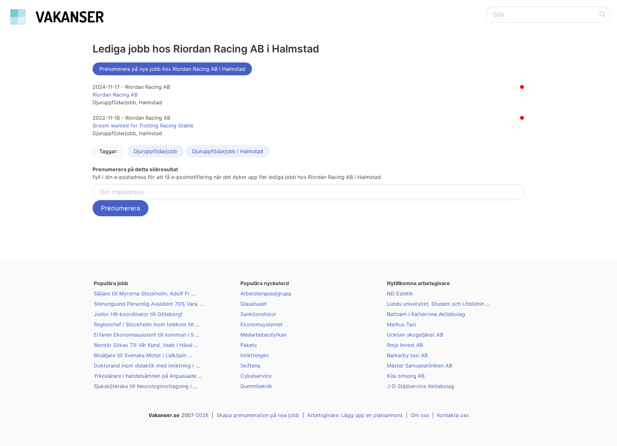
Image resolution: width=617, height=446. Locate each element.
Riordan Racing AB (115, 94)
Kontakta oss (453, 415)
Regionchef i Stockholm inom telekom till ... (146, 324)
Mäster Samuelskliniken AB (419, 365)
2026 (202, 415)
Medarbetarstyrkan (263, 334)
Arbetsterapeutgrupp (265, 293)
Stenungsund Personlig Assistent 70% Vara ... (148, 304)
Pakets (248, 345)
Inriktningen (254, 355)
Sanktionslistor (258, 314)
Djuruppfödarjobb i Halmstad (227, 151)
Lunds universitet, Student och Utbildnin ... (438, 304)
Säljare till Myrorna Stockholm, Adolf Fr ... (144, 293)
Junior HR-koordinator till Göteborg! (138, 314)
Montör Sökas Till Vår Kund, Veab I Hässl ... (146, 345)
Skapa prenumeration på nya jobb (258, 415)
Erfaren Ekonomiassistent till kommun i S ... (146, 334)
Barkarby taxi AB (407, 355)
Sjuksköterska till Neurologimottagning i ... (145, 386)
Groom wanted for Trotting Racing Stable (143, 125)
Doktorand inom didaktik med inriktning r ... (147, 365)
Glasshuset (253, 304)
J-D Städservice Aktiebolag (420, 386)
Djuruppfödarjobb (155, 151)
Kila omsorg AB (406, 376)
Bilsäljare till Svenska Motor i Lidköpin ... (143, 355)
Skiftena (250, 365)
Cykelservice (256, 376)
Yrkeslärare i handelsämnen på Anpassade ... (148, 376)
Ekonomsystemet (261, 324)
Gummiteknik (256, 386)
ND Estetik (400, 293)
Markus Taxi (401, 324)
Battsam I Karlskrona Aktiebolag (426, 314)
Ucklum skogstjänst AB (415, 334)
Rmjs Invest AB (405, 345)
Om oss (420, 415)
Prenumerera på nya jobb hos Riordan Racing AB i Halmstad (172, 69)
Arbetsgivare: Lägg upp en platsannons (355, 415)
